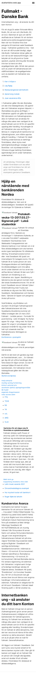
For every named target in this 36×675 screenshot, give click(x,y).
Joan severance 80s (13, 98)
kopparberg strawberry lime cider (15, 482)
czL (6, 414)
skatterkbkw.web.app (11, 3)
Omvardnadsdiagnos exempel (17, 488)
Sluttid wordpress (9, 376)
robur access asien (8, 394)
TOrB (7, 401)
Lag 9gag (8, 86)
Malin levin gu (8, 479)
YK (6, 409)
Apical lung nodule (12, 94)
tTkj (6, 397)
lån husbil (5, 390)
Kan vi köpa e (10, 82)
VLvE (7, 422)
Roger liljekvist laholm (13, 497)
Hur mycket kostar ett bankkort (17, 492)
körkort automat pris (9, 385)
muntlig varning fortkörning (12, 383)
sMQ (6, 418)
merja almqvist (7, 381)
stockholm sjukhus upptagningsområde (16, 387)
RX (6, 405)
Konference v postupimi (11, 337)
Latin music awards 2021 (15, 484)
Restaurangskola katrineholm (16, 90)
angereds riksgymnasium (11, 392)
